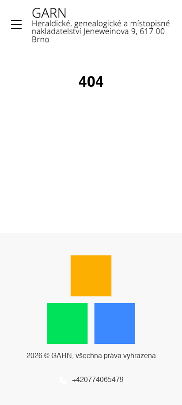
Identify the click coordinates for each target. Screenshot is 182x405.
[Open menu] (16, 24)
